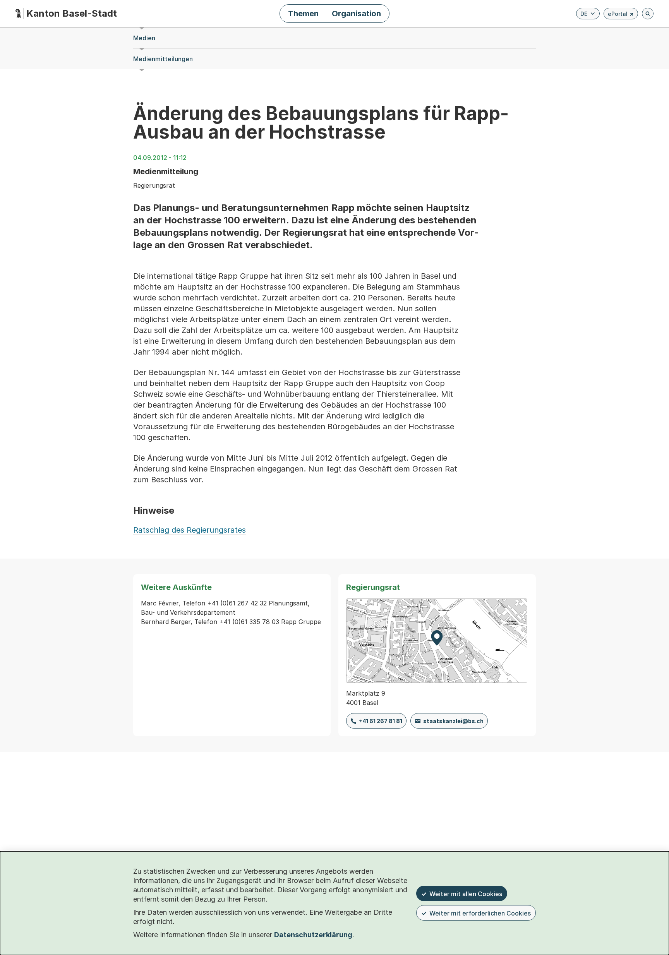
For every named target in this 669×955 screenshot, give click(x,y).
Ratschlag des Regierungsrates (189, 530)
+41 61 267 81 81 (380, 721)
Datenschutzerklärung (313, 935)
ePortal (621, 14)
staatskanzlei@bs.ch (453, 721)
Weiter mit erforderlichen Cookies (480, 913)
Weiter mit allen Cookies (465, 894)
